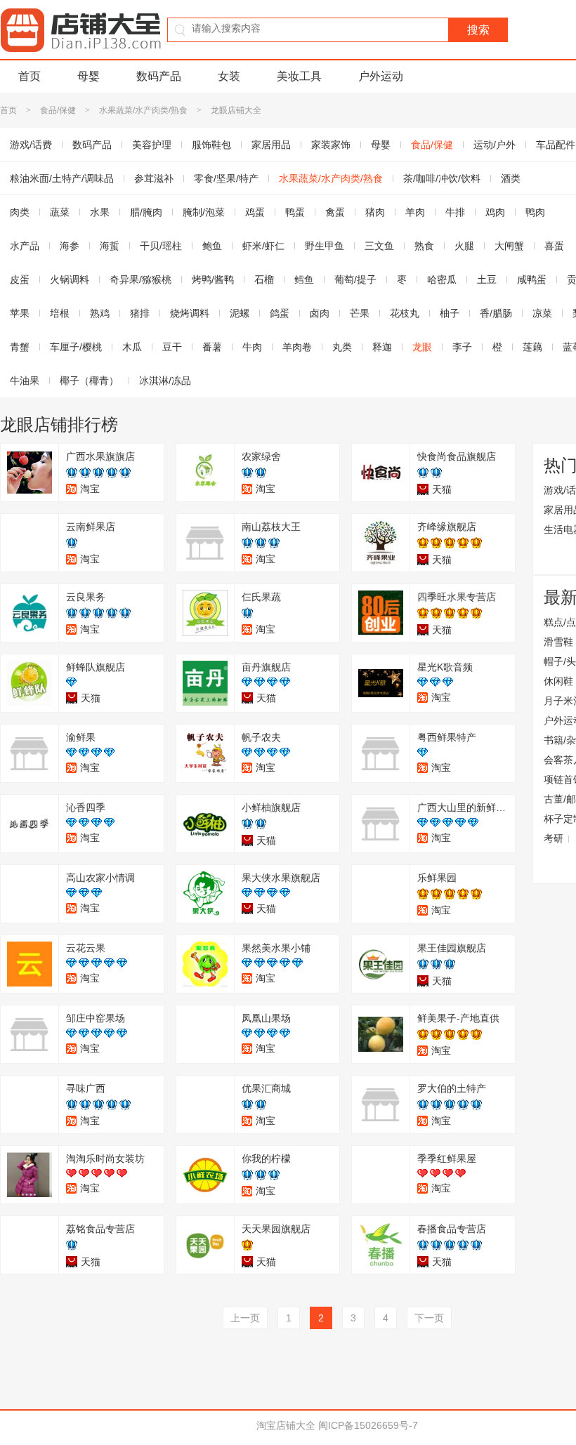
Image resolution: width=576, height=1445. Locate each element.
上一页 (245, 1318)
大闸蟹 (509, 245)
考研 (553, 838)
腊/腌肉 (146, 212)
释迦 (382, 346)
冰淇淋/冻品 (165, 380)
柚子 (449, 313)
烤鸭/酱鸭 (213, 279)
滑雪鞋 (558, 641)
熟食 (424, 245)
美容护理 (151, 144)
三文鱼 (379, 245)
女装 (229, 76)
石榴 (264, 279)
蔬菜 (60, 212)
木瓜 (132, 346)
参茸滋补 (154, 178)
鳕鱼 (304, 279)
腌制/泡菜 (204, 212)
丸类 (342, 346)
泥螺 (239, 313)
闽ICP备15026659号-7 (368, 1425)
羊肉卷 (297, 346)
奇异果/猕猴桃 (140, 279)
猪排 (140, 313)
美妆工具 (299, 76)
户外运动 (380, 76)
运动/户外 (494, 144)
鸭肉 (535, 212)
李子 (462, 346)
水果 (100, 212)
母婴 (88, 76)
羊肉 (415, 212)
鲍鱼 (212, 245)
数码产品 (158, 76)
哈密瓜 (442, 279)
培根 (60, 313)
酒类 (511, 178)
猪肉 (375, 212)
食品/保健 (58, 110)
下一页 (429, 1318)
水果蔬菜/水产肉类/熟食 (143, 110)
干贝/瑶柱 (161, 245)
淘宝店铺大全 (285, 1425)
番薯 (212, 346)
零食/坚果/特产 (226, 178)
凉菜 (542, 313)
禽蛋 (335, 212)
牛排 (455, 212)
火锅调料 (69, 279)
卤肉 (319, 313)
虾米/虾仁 (263, 245)
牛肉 (252, 346)
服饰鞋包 (211, 144)
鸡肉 (495, 212)
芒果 (359, 313)
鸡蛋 (255, 212)
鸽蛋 (279, 313)
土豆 (487, 279)
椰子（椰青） (89, 380)
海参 (69, 245)
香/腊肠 (496, 313)
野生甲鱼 (324, 245)
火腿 (464, 245)
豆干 (172, 346)
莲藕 (532, 346)
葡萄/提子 (355, 279)
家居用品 (271, 144)
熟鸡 (100, 313)
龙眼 (422, 346)
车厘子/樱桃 (76, 346)
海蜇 (109, 245)
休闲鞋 (558, 681)
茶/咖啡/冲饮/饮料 (441, 178)
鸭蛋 (295, 212)
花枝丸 (404, 313)
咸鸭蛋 (531, 279)
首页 (29, 76)
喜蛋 (554, 245)
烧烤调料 (189, 313)
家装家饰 (331, 144)
